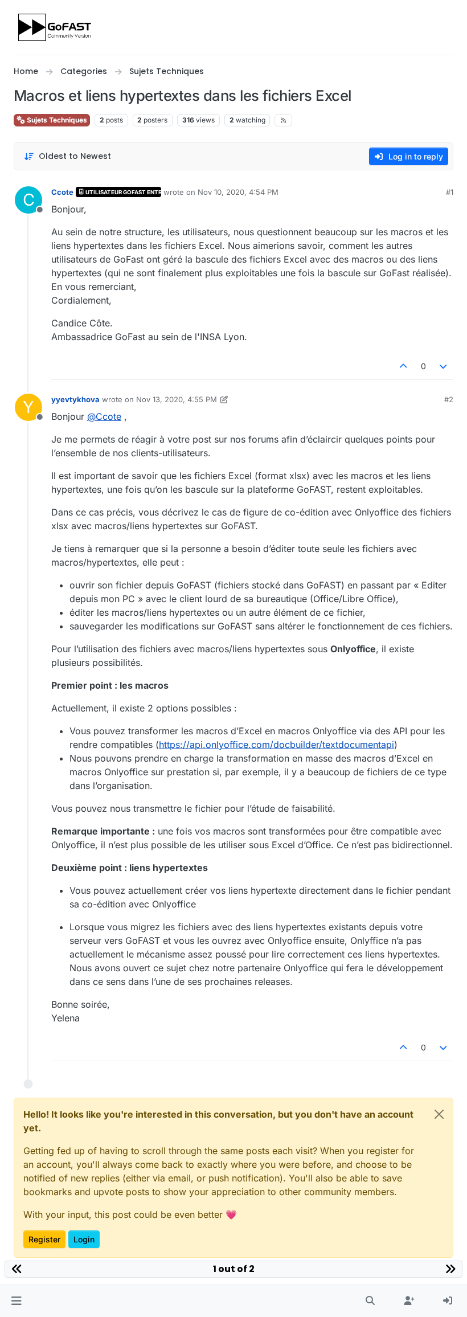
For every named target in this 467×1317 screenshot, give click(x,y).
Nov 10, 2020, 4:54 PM (238, 192)
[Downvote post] (443, 366)
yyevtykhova (75, 399)
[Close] (439, 1114)
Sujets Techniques (56, 120)
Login (84, 1239)
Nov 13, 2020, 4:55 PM (176, 399)
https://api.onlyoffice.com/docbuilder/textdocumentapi (276, 744)
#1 (449, 192)
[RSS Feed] (283, 120)
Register (44, 1239)
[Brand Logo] (55, 27)
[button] (16, 1301)
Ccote (62, 192)
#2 (448, 399)
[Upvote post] (403, 366)
